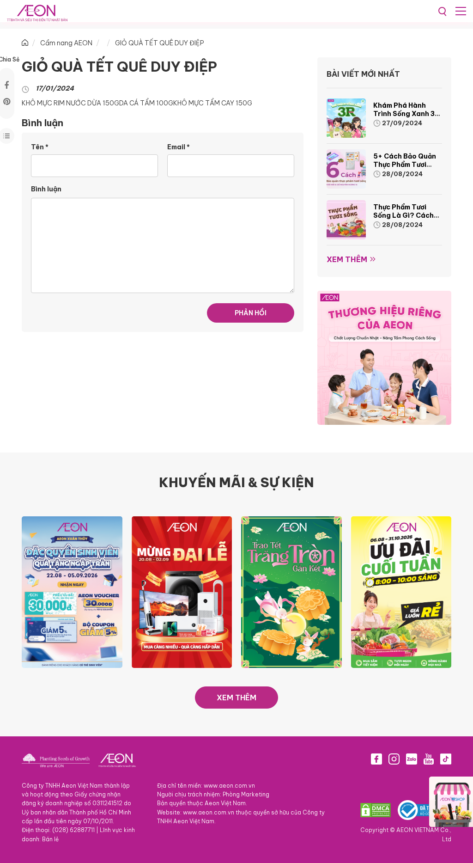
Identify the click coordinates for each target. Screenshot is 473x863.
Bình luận (46, 189)
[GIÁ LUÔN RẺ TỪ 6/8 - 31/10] (401, 591)
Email (178, 147)
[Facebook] (376, 759)
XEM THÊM (236, 697)
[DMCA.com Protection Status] (375, 810)
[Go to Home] (25, 43)
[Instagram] (394, 759)
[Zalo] (411, 759)
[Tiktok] (445, 759)
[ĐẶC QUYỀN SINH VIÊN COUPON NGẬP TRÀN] (72, 591)
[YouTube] (429, 759)
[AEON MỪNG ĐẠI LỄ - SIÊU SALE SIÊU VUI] (182, 591)
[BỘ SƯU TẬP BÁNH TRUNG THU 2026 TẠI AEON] (291, 591)
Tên (40, 147)
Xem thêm (347, 259)
